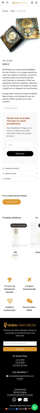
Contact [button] (20, 379)
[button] (3, 2)
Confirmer (20, 349)
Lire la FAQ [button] (20, 360)
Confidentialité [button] (20, 389)
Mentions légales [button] (20, 392)
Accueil (5, 11)
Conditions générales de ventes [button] (20, 395)
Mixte (13, 11)
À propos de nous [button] (20, 365)
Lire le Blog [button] (20, 362)
